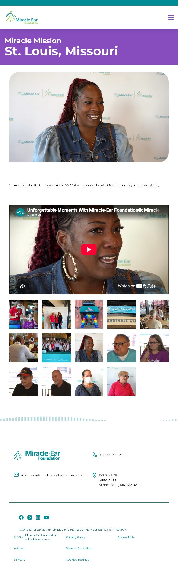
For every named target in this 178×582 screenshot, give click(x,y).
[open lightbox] (23, 314)
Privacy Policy (76, 537)
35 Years (19, 559)
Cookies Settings (77, 559)
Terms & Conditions (79, 548)
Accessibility (126, 537)
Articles (19, 548)
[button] (170, 17)
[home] (22, 17)
